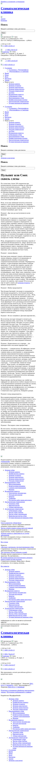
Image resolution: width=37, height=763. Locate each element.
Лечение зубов (10, 470)
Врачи (7, 73)
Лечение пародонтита (16, 87)
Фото (6, 77)
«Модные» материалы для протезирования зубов (17, 547)
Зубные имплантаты (15, 507)
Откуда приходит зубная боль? (11, 523)
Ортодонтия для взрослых (17, 493)
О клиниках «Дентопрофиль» (19, 70)
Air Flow (11, 92)
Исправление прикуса (16, 94)
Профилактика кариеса (16, 474)
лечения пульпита (24, 283)
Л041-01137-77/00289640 (16, 687)
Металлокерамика (15, 484)
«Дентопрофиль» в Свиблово (19, 71)
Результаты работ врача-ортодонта (20, 500)
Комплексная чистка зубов (18, 516)
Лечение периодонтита (16, 89)
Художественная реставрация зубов (21, 518)
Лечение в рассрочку (8, 158)
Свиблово (5, 52)
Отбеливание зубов (15, 96)
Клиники (4, 20)
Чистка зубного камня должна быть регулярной (17, 528)
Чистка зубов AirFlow (16, 512)
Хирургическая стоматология (19, 101)
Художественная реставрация (19, 103)
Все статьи (4, 542)
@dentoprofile (5, 461)
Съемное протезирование (17, 488)
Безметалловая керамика (17, 486)
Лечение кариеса (14, 84)
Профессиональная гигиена (18, 100)
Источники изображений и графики (19, 692)
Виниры (11, 489)
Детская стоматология (16, 91)
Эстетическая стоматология (14, 509)
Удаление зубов (14, 503)
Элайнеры (12, 498)
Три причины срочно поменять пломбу (14, 552)
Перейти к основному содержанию (12, 1)
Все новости (5, 566)
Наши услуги (9, 82)
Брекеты (11, 496)
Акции (3, 19)
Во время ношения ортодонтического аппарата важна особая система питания (16, 558)
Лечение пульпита (15, 85)
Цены (7, 75)
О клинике (8, 68)
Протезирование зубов (16, 98)
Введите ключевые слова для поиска (13, 29)
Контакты (8, 78)
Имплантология (14, 505)
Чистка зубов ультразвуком (18, 514)
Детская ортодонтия (15, 495)
